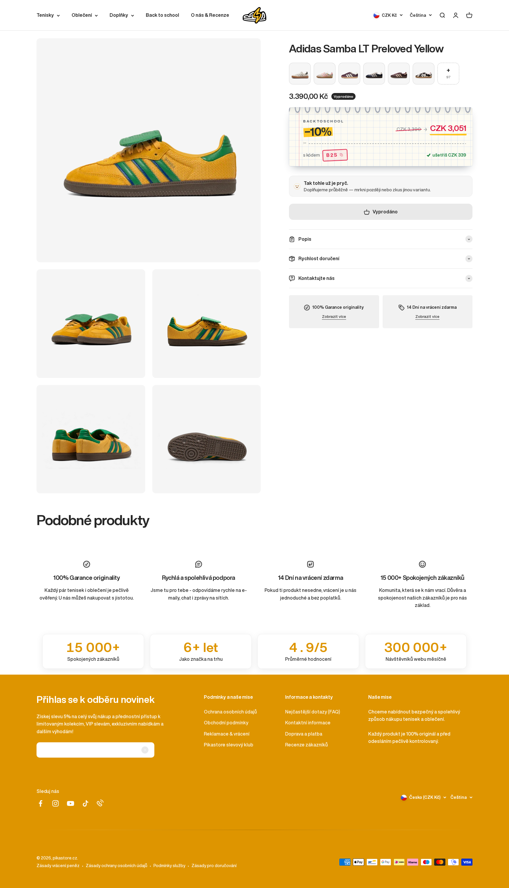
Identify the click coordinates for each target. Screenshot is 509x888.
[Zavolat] (100, 802)
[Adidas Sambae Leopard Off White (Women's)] (300, 73)
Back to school (162, 15)
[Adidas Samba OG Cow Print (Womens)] (423, 73)
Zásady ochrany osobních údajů (116, 866)
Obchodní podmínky (226, 722)
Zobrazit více (334, 316)
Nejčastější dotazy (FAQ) (312, 711)
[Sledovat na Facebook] (40, 803)
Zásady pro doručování (214, 866)
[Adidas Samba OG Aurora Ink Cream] (374, 73)
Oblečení (82, 15)
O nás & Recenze (210, 15)
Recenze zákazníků (306, 744)
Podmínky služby (169, 866)
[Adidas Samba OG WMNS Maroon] (399, 73)
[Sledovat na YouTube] (71, 803)
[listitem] (93, 651)
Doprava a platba (303, 733)
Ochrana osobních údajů (230, 711)
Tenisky (45, 15)
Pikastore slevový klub (228, 744)
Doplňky (119, 15)
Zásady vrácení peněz (58, 866)
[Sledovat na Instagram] (56, 803)
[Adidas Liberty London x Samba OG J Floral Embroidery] (325, 73)
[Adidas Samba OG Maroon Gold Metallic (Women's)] (349, 73)
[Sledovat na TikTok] (86, 803)
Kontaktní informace (307, 722)
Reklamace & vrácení (226, 733)
